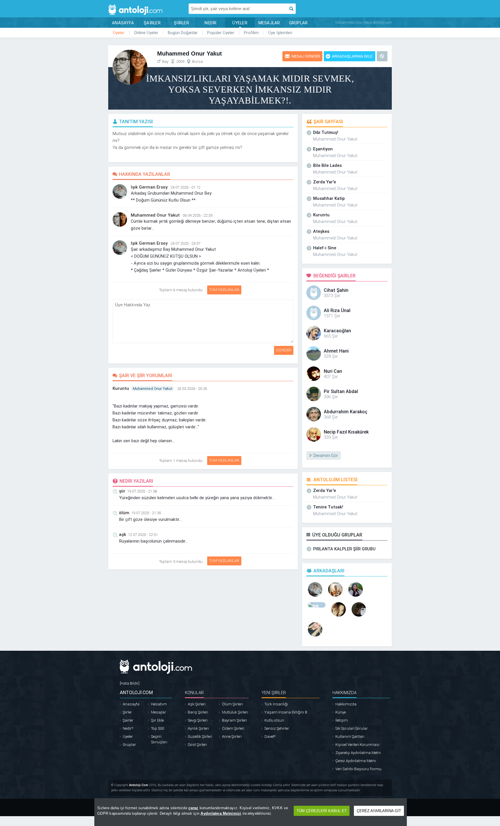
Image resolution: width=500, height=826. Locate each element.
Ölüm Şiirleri (232, 704)
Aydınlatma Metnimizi (221, 813)
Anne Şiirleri (232, 736)
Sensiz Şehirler (276, 728)
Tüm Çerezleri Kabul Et (322, 811)
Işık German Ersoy (149, 187)
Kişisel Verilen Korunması (357, 744)
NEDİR (210, 22)
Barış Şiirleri (198, 712)
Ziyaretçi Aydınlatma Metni (358, 753)
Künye (340, 712)
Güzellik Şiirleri (200, 736)
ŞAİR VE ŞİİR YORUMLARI (145, 375)
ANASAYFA (123, 22)
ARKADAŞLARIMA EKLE (352, 56)
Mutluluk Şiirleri (235, 712)
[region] (250, 812)
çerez (193, 808)
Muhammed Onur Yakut (155, 215)
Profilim (251, 32)
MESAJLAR (269, 22)
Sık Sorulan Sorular (351, 728)
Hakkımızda (345, 704)
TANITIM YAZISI (136, 121)
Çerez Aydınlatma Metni (355, 761)
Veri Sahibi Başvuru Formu (358, 769)
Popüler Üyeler (220, 32)
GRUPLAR (298, 22)
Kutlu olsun (274, 720)
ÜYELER (239, 22)
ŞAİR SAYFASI (328, 121)
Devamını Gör (325, 455)
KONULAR (194, 692)
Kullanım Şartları (349, 736)
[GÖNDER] (294, 302)
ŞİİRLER (181, 22)
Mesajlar (158, 712)
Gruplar (129, 744)
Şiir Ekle (157, 720)
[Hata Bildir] (129, 683)
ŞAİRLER (152, 22)
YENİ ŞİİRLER (274, 692)
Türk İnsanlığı (276, 704)
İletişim (341, 720)
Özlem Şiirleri (233, 728)
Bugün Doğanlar (183, 32)
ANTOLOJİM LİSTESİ (335, 479)
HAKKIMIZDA (344, 692)
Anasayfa (131, 704)
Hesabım (159, 704)
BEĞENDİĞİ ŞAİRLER (334, 276)
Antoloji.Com (138, 785)
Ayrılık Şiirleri (198, 728)
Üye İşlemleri (280, 32)
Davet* (269, 736)
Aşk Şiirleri (196, 704)
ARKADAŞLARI (328, 571)
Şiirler (127, 712)
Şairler (128, 720)
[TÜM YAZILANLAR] (206, 288)
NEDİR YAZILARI (136, 481)
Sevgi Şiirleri (197, 720)
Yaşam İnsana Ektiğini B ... (287, 712)
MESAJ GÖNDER (306, 56)
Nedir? (128, 728)
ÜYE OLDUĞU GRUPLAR (337, 535)
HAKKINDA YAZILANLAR (144, 174)
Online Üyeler (146, 32)
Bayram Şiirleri (234, 720)
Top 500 (157, 728)
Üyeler (118, 32)
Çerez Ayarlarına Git (379, 811)
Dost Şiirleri (197, 744)
